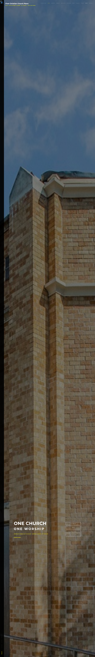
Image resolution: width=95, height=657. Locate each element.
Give (86, 3)
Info (73, 527)
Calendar (73, 523)
